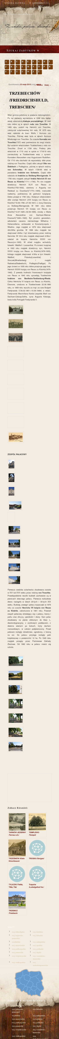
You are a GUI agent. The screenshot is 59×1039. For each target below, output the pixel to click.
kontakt (35, 8)
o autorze (36, 3)
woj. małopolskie (39, 942)
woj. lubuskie (38, 935)
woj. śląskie (37, 952)
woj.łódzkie (16, 942)
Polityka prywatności (20, 14)
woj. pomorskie (17, 952)
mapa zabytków (15, 8)
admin (38, 84)
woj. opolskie (37, 945)
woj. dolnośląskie (18, 932)
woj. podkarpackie (19, 949)
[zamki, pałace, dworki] (29, 23)
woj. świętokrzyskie (19, 956)
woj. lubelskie (38, 932)
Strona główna (15, 3)
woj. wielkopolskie (18, 962)
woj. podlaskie (38, 949)
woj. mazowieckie (18, 945)
